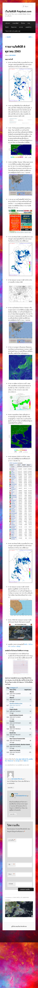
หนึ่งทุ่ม (18, 646)
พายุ (29, 23)
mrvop (17, 761)
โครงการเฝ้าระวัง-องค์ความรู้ (12, 31)
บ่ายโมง (13, 646)
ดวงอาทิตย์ (15, 23)
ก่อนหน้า (8, 37)
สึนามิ (6, 27)
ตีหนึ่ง (26, 644)
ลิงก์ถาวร (26, 761)
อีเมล (11, 874)
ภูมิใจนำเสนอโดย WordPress (19, 926)
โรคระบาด (10, 761)
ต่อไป (31, 37)
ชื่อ (11, 864)
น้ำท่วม (23, 23)
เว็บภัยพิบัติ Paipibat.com (18, 11)
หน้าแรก (7, 23)
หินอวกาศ (13, 27)
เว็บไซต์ (11, 884)
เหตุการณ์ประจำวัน (23, 759)
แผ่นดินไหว (28, 27)
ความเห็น (12, 840)
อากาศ (21, 27)
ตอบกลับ (11, 787)
